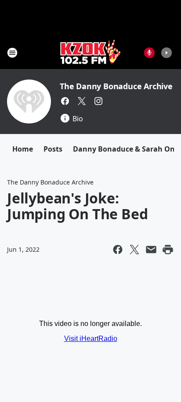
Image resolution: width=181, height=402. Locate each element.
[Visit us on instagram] (98, 101)
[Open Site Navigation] (12, 52)
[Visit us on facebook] (65, 101)
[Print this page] (168, 249)
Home (22, 149)
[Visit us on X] (81, 101)
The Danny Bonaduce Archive (116, 86)
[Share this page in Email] (151, 249)
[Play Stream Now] (166, 52)
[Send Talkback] (149, 52)
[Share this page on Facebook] (118, 249)
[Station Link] (90, 52)
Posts (52, 149)
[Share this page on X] (134, 249)
